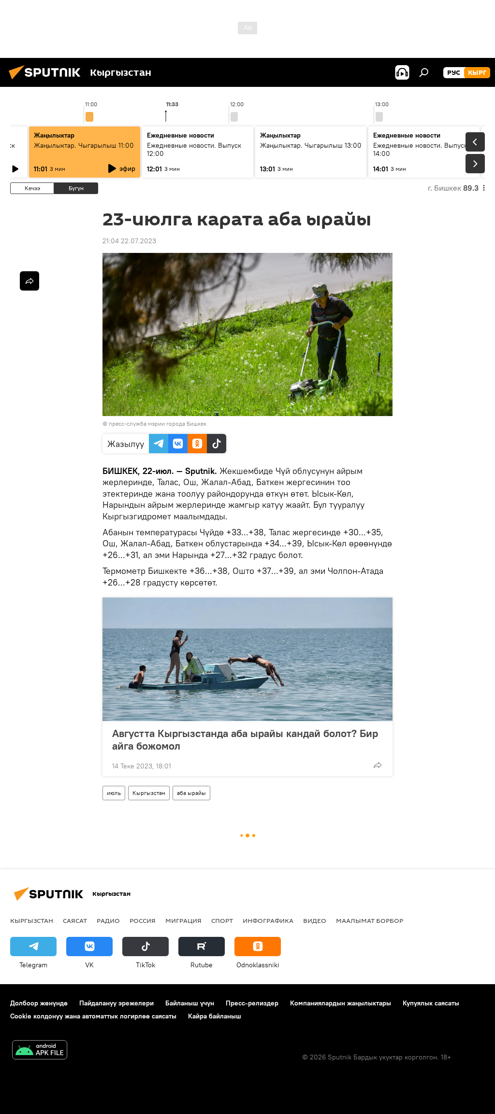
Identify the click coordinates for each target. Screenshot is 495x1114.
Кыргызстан (148, 792)
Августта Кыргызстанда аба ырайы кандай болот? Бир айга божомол (245, 739)
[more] (377, 765)
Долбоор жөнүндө (39, 1003)
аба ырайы (191, 792)
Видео (314, 920)
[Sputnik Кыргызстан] (47, 80)
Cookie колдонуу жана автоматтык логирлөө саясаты (93, 1016)
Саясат (75, 920)
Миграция (183, 920)
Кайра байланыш (214, 1016)
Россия (143, 920)
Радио (108, 920)
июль (114, 792)
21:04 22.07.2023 (129, 241)
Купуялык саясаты (431, 1003)
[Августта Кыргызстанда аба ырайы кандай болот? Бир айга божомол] (247, 659)
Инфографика (268, 920)
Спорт (222, 920)
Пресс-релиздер (252, 1003)
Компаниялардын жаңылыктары (340, 1003)
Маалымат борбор (369, 920)
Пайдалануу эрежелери (116, 1003)
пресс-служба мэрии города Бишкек (157, 423)
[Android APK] (40, 1051)
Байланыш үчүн (189, 1003)
